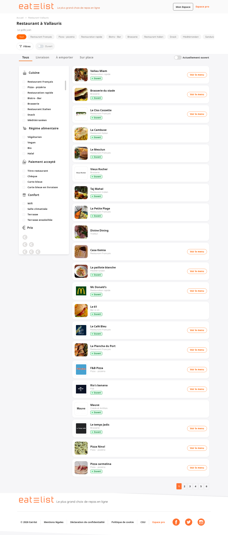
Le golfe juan (24, 30)
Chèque (32, 176)
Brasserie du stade (102, 90)
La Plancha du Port (103, 346)
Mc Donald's (98, 287)
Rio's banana (99, 385)
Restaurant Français (41, 36)
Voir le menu (197, 74)
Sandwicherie (212, 36)
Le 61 (93, 306)
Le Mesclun (97, 149)
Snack (173, 36)
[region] (42, 101)
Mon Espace (183, 6)
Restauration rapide (91, 36)
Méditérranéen (191, 36)
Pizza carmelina (100, 464)
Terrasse (33, 214)
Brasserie (133, 36)
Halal (31, 153)
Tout (21, 36)
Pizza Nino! (97, 446)
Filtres (27, 46)
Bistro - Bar (115, 36)
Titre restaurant (38, 170)
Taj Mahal (96, 188)
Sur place (86, 57)
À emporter (64, 57)
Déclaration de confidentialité (87, 522)
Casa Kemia (98, 250)
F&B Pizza (96, 368)
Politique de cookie (122, 522)
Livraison (42, 57)
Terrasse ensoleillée (40, 219)
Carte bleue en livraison (43, 187)
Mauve (94, 405)
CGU (143, 522)
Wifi (30, 203)
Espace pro (202, 6)
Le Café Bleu (98, 326)
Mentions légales (53, 522)
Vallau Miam (98, 71)
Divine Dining (99, 230)
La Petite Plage (100, 208)
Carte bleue (35, 181)
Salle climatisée (37, 208)
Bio (30, 148)
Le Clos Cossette (100, 110)
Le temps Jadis (99, 424)
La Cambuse (98, 130)
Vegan (32, 142)
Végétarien (35, 137)
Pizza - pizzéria (66, 36)
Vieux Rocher (99, 169)
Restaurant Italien (153, 36)
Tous (25, 57)
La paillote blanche (103, 267)
